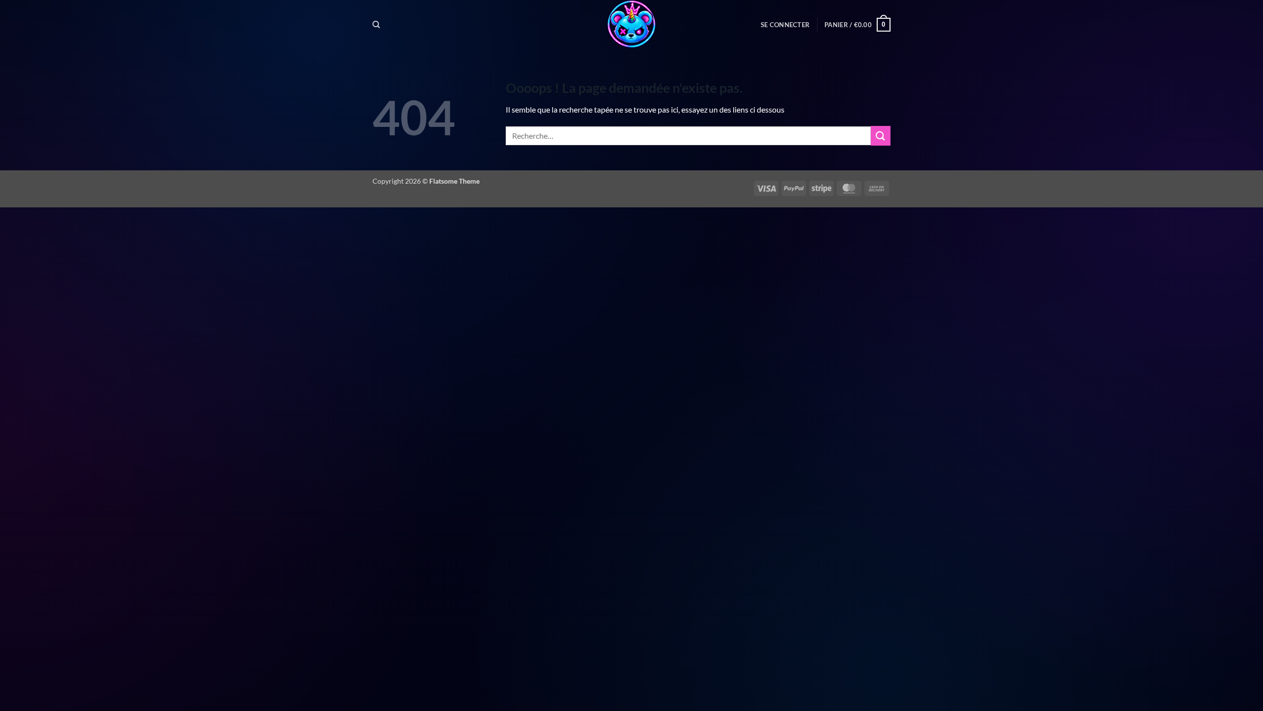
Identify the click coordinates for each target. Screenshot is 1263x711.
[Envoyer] (881, 135)
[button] (785, 25)
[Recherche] (376, 24)
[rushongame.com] (631, 24)
